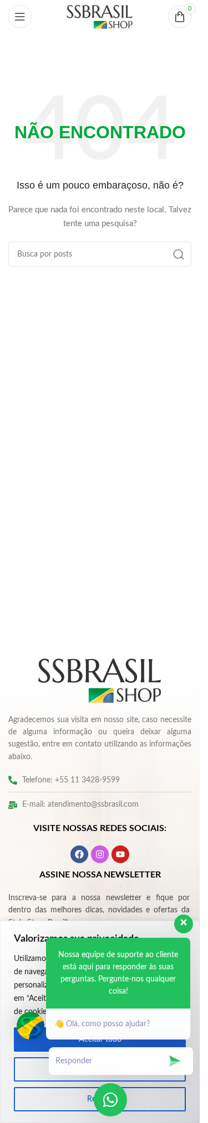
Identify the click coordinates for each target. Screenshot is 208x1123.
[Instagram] (100, 854)
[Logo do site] (100, 16)
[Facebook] (79, 854)
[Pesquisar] (178, 254)
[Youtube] (120, 854)
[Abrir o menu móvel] (20, 17)
